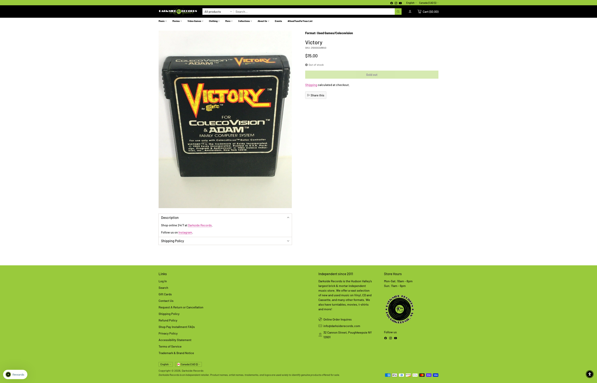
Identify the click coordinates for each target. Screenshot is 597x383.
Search (163, 287)
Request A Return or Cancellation (181, 307)
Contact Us (166, 300)
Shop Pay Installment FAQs (177, 327)
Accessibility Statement (175, 340)
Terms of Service (170, 346)
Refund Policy (168, 320)
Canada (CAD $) (427, 2)
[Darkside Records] (178, 11)
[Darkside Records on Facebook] (391, 3)
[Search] (398, 11)
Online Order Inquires (337, 319)
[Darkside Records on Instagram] (396, 3)
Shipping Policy (169, 314)
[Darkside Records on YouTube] (400, 3)
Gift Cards (165, 294)
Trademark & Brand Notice (176, 353)
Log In (163, 281)
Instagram (185, 232)
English (410, 2)
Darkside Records (200, 225)
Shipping (311, 85)
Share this (317, 95)
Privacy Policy (168, 333)
